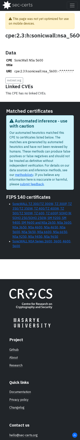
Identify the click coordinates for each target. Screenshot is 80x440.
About (13, 357)
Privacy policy (19, 400)
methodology (24, 175)
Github (14, 350)
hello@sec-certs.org (23, 435)
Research (16, 365)
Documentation (20, 392)
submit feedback (32, 184)
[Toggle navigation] (72, 5)
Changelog (16, 407)
